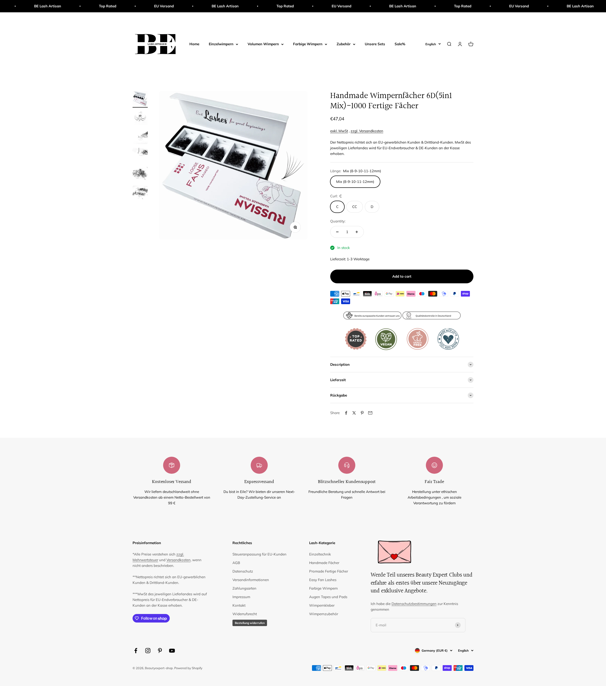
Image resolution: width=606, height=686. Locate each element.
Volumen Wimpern (263, 44)
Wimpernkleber (321, 605)
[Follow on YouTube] (172, 650)
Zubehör (344, 44)
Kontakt (238, 605)
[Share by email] (370, 413)
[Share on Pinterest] (362, 413)
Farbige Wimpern (307, 44)
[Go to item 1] (140, 99)
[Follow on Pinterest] (160, 650)
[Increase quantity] (357, 232)
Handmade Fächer (324, 562)
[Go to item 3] (140, 137)
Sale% (400, 44)
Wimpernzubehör (323, 614)
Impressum (241, 597)
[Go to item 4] (140, 156)
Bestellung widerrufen (250, 623)
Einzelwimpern (221, 44)
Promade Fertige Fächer (328, 571)
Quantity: (337, 221)
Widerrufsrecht (244, 614)
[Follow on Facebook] (136, 650)
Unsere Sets (375, 44)
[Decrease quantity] (337, 232)
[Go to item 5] (140, 175)
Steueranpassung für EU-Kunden (259, 554)
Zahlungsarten (244, 588)
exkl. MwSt (339, 131)
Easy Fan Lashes (322, 580)
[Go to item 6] (140, 194)
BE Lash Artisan (189, 6)
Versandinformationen (250, 580)
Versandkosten (178, 560)
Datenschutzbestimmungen (414, 603)
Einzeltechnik (320, 554)
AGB (236, 562)
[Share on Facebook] (346, 413)
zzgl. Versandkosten (367, 131)
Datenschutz (242, 571)
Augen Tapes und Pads (328, 597)
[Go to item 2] (140, 118)
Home (194, 44)
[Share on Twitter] (354, 413)
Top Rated (72, 6)
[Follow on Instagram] (148, 650)
